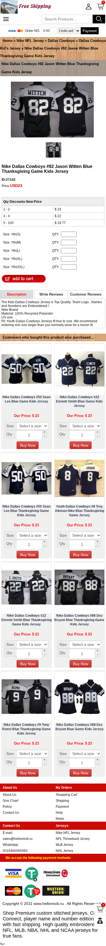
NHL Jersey (64, 851)
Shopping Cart (66, 795)
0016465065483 (15, 851)
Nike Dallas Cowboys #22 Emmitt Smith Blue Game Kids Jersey (79, 401)
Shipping (62, 801)
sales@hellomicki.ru (18, 839)
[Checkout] (100, 921)
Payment (90, 31)
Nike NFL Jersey (30, 41)
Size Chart (10, 801)
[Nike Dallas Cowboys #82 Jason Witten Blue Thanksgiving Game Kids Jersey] (52, 110)
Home (8, 41)
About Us (9, 795)
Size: (10, 426)
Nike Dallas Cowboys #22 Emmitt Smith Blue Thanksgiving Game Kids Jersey (26, 620)
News (60, 819)
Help (59, 813)
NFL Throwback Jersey (73, 839)
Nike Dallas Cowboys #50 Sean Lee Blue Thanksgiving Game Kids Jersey (26, 511)
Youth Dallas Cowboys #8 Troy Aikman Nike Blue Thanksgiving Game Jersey (79, 511)
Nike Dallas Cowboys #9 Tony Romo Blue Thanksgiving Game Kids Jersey (26, 729)
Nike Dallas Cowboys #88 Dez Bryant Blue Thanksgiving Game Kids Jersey (79, 620)
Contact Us (11, 813)
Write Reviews (51, 294)
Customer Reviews (85, 294)
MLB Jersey (64, 845)
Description (16, 294)
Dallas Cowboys (61, 41)
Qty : (10, 434)
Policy (7, 807)
